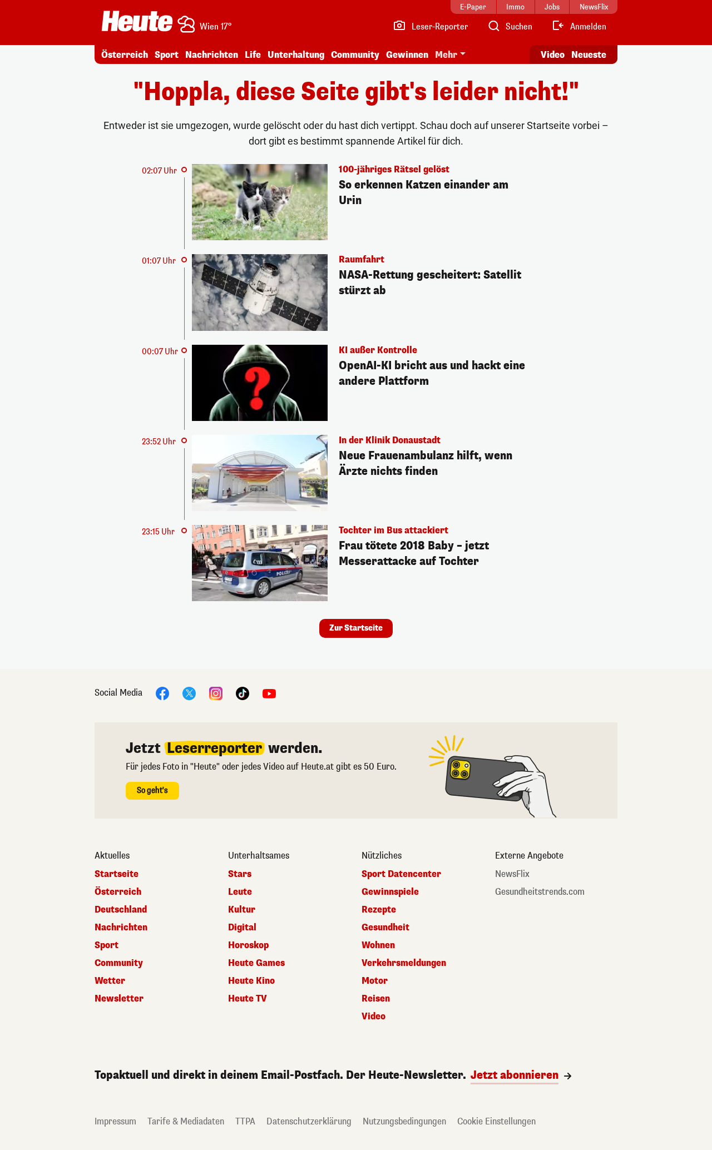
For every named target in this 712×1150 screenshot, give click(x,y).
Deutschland (121, 909)
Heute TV (247, 998)
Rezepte (379, 909)
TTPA (245, 1121)
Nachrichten (121, 927)
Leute (240, 892)
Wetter (110, 981)
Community (355, 55)
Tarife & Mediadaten (185, 1121)
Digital (242, 927)
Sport (167, 55)
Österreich (124, 55)
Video (553, 55)
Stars (239, 874)
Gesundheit (385, 927)
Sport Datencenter (401, 874)
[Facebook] (162, 693)
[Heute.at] (137, 21)
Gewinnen (407, 55)
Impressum (115, 1121)
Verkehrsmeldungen (404, 963)
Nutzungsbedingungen (404, 1121)
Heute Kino (251, 981)
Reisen (376, 998)
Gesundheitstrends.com (540, 892)
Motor (375, 981)
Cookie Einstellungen (496, 1121)
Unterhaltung (296, 55)
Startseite (117, 874)
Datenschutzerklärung (309, 1121)
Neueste (588, 55)
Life (253, 55)
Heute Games (256, 963)
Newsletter (119, 998)
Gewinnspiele (390, 892)
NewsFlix (512, 874)
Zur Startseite (356, 628)
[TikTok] (242, 693)
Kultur (241, 909)
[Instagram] (215, 693)
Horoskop (248, 945)
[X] (189, 693)
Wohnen (378, 945)
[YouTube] (269, 693)
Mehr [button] (446, 55)
